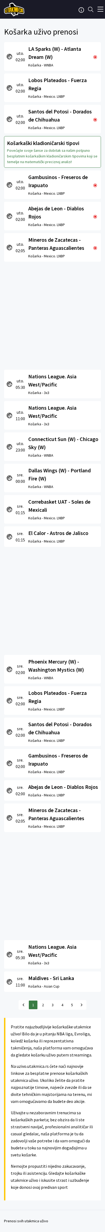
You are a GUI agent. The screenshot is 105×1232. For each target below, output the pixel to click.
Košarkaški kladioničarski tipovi (43, 143)
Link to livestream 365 (15, 9)
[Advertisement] (52, 314)
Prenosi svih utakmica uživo (26, 1220)
